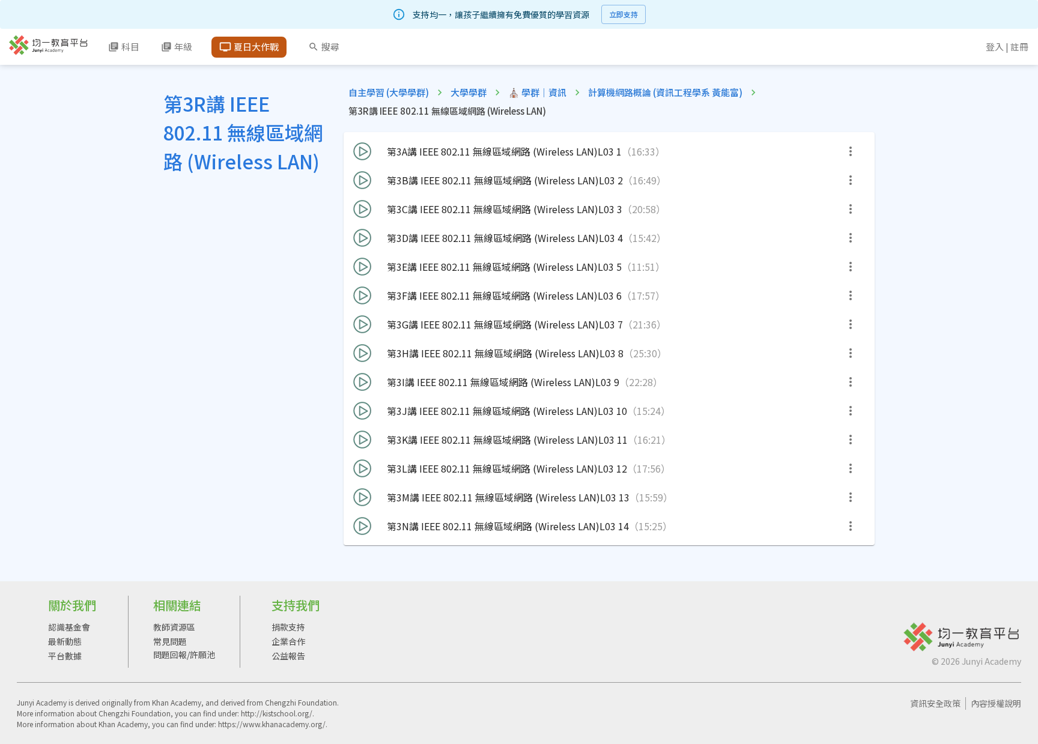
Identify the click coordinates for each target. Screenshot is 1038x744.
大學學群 (469, 92)
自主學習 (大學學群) (388, 92)
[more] (850, 151)
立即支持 (623, 14)
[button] (609, 151)
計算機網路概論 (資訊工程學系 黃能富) (665, 92)
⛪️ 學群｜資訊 (537, 92)
